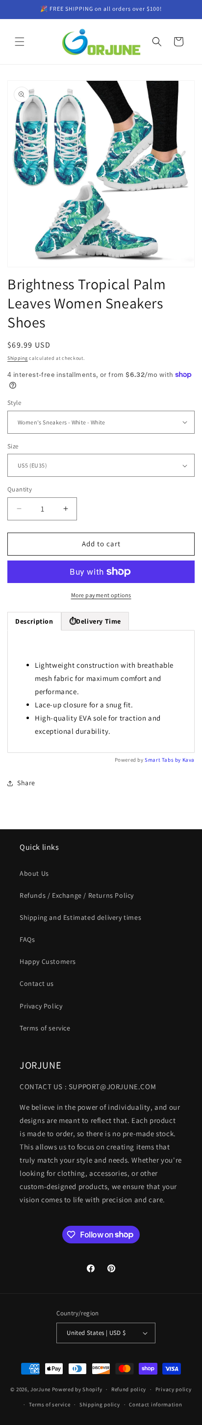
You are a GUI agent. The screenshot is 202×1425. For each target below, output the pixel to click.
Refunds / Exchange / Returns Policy (77, 895)
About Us (34, 873)
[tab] (95, 621)
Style (14, 402)
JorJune (40, 1389)
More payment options (101, 595)
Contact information (155, 1404)
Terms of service (45, 1028)
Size (13, 446)
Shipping (17, 358)
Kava (188, 759)
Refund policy (128, 1389)
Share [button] (26, 782)
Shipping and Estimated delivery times (80, 917)
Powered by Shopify (77, 1389)
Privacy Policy (41, 1006)
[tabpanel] (101, 691)
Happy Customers (48, 961)
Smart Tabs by (163, 759)
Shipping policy (99, 1404)
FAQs (27, 939)
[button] (19, 41)
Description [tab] (34, 621)
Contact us (37, 983)
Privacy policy (173, 1389)
